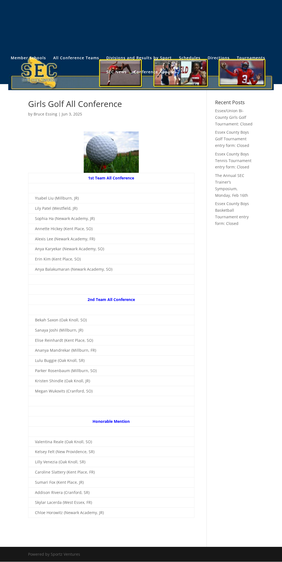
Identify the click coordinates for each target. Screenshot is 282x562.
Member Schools (28, 58)
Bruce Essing (45, 114)
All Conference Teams (76, 58)
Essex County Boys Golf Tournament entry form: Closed (232, 139)
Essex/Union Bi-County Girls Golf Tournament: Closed (234, 117)
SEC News (116, 72)
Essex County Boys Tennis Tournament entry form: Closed (233, 160)
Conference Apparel (155, 72)
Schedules (189, 58)
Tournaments (251, 58)
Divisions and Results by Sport (139, 58)
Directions (219, 58)
